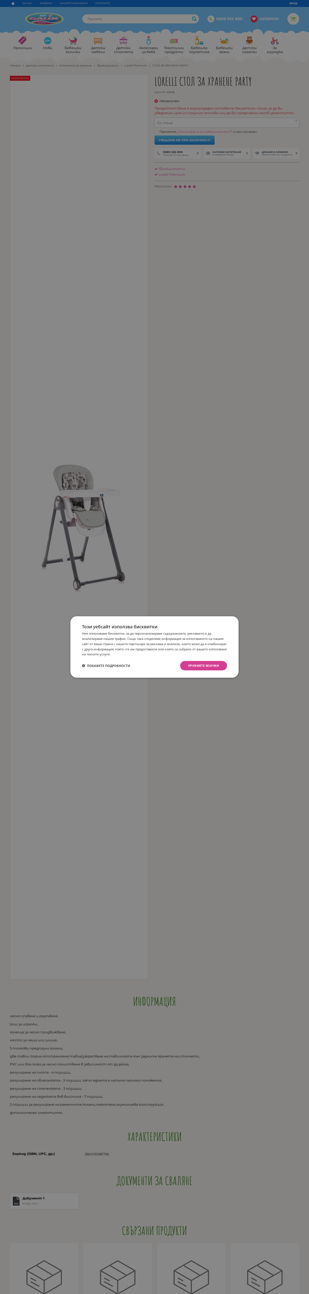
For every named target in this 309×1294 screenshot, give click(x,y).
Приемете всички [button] (203, 666)
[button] (106, 665)
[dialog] (154, 647)
